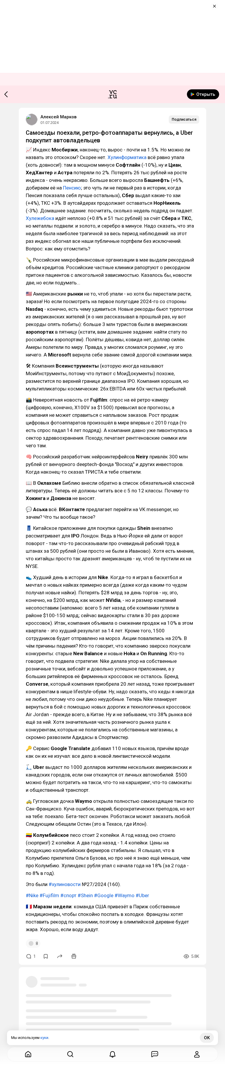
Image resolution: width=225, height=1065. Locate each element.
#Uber (142, 895)
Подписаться (184, 119)
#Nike (32, 895)
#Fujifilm (49, 895)
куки (44, 1037)
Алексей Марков (58, 117)
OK (207, 1037)
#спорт (68, 895)
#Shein (85, 895)
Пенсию (72, 188)
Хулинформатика (127, 157)
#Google (103, 895)
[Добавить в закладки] (46, 956)
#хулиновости (65, 884)
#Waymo (124, 895)
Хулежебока (40, 218)
